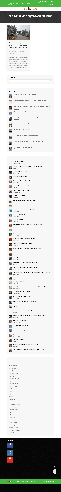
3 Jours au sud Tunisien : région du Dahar (22, 181)
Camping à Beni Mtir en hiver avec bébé (22, 190)
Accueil (17, 18)
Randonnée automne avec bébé (20, 205)
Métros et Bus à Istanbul (18, 161)
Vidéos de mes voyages (14, 430)
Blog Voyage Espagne (14, 373)
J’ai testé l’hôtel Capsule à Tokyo (20, 233)
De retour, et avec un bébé (19, 214)
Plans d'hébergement (14, 420)
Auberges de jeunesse (14, 368)
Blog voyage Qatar (13, 381)
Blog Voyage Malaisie (14, 378)
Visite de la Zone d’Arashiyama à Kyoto (22, 296)
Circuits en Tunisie (13, 399)
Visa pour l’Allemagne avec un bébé (21, 185)
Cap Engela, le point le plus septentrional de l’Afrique (25, 306)
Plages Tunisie (12, 417)
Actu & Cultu (11, 363)
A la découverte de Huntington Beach (21, 253)
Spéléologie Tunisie (13, 427)
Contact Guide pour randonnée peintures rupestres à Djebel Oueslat (29, 286)
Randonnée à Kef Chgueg (19, 339)
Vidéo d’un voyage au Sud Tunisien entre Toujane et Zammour (27, 224)
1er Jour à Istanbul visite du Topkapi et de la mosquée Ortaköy (27, 166)
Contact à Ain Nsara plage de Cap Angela (22, 330)
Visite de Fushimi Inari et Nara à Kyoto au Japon (24, 238)
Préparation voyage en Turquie (20, 171)
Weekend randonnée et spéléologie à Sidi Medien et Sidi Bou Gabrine (29, 315)
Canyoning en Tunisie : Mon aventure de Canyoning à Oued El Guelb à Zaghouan (31, 272)
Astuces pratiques (13, 365)
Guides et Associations (14, 409)
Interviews (11, 412)
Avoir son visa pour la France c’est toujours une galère (25, 267)
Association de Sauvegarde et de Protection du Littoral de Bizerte (28, 349)
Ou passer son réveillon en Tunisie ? (21, 291)
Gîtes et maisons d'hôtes (14, 404)
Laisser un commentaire (14, 55)
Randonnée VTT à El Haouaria (20, 320)
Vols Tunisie (11, 432)
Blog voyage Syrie (13, 386)
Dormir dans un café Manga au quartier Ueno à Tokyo (25, 229)
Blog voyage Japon (13, 376)
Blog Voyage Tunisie (13, 388)
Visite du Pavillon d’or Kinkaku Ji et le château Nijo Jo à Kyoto (27, 248)
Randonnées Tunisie (13, 50)
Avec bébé (11, 370)
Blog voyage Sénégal (13, 383)
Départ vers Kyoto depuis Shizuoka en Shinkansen (25, 301)
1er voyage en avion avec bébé (20, 176)
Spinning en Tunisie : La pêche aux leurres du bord (24, 200)
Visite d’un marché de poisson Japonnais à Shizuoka (25, 344)
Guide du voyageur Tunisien (15, 407)
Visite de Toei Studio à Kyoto (19, 257)
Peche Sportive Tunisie (14, 414)
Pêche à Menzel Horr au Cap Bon (20, 325)
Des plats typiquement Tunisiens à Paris (22, 243)
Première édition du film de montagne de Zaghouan (22, 310)
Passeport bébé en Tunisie (19, 195)
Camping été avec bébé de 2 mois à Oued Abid (24, 209)
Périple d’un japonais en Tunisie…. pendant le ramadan (25, 334)
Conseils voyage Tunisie (14, 401)
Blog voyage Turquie (13, 391)
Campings (11, 396)
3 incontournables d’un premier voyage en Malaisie (25, 262)
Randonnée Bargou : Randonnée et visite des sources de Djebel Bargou (18, 45)
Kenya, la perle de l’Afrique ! (19, 282)
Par (16, 51)
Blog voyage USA (13, 394)
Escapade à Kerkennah (18, 219)
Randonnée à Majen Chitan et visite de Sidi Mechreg (25, 277)
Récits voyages (12, 425)
